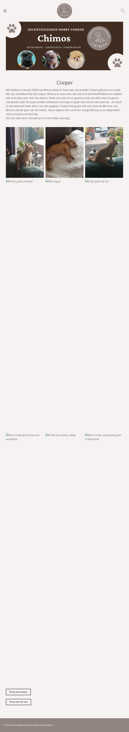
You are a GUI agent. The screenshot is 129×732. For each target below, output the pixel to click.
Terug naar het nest (18, 702)
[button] (6, 11)
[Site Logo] (64, 11)
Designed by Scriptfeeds (43, 725)
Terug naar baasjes (18, 692)
